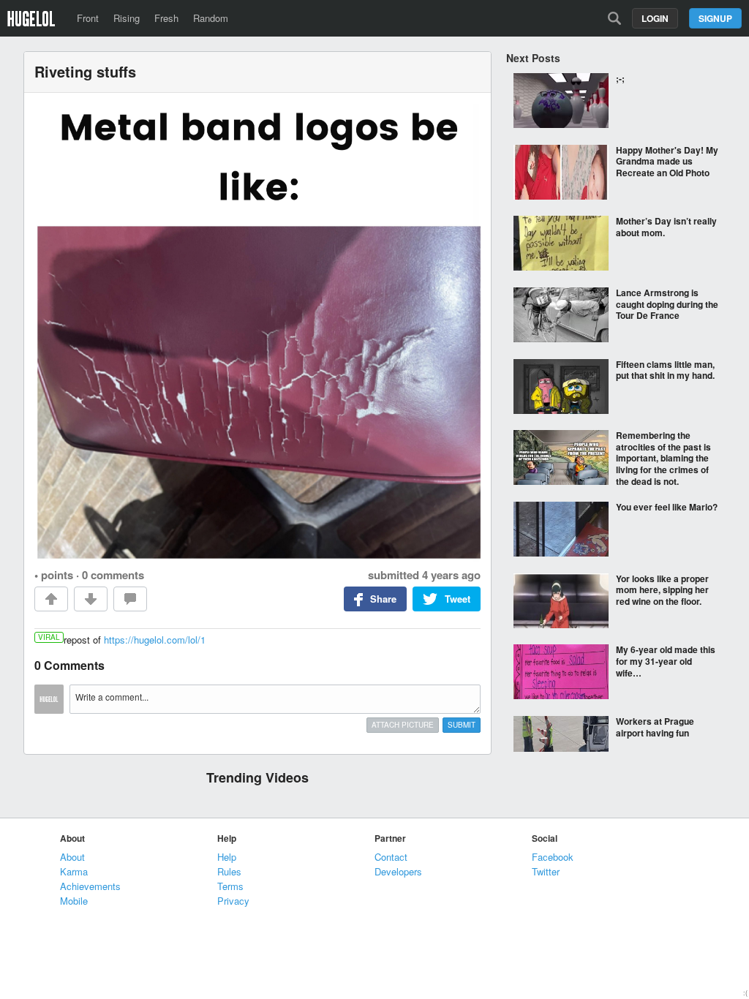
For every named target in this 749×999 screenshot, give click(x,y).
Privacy (233, 901)
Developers (398, 871)
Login (655, 18)
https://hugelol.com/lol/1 (155, 639)
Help (226, 857)
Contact (390, 857)
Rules (229, 871)
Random (210, 18)
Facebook (552, 857)
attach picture (403, 725)
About (72, 857)
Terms (230, 886)
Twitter (546, 871)
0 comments (113, 575)
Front (88, 18)
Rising (126, 18)
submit (461, 725)
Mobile (74, 901)
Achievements (90, 886)
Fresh (166, 18)
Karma (74, 871)
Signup (715, 18)
